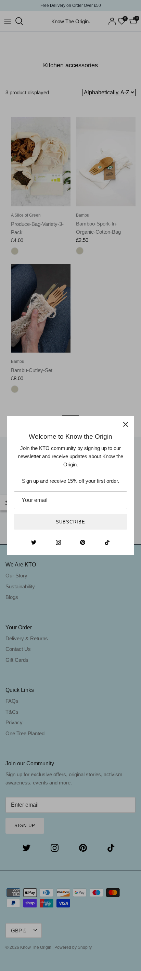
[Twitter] (33, 542)
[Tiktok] (107, 542)
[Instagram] (58, 542)
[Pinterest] (82, 542)
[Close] (125, 424)
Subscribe (70, 521)
